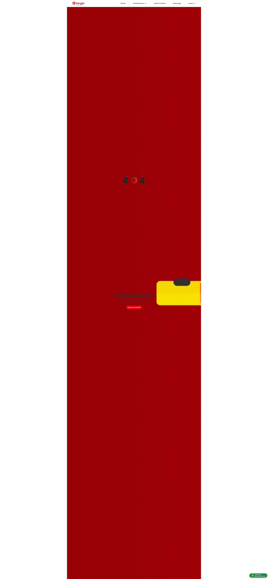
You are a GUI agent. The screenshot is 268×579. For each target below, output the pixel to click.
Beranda (123, 3)
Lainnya (190, 3)
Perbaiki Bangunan (138, 3)
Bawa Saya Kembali (134, 307)
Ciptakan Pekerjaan (160, 3)
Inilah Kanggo (177, 3)
